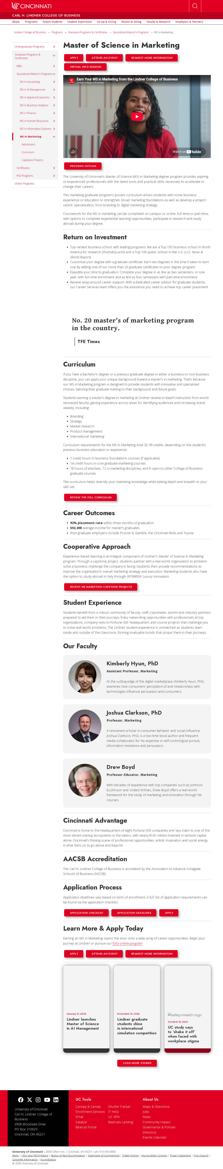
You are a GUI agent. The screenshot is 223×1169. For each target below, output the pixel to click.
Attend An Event (105, 58)
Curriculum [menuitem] (28, 152)
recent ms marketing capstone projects (101, 587)
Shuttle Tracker (119, 1106)
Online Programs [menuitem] (24, 183)
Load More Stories (137, 1063)
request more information (151, 58)
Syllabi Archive (130, 1155)
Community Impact (156, 1122)
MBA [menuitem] (19, 66)
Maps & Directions (156, 1106)
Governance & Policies (159, 1127)
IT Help (113, 1111)
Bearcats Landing (120, 1122)
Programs (57, 32)
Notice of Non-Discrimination (68, 1155)
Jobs (146, 1111)
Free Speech (201, 1155)
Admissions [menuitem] (28, 144)
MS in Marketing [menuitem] (30, 136)
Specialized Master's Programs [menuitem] (35, 74)
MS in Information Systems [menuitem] (35, 128)
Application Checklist (86, 913)
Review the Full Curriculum (91, 497)
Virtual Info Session (85, 67)
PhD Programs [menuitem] (25, 175)
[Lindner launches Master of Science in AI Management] (86, 987)
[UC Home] (31, 6)
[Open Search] (195, 6)
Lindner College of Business (30, 32)
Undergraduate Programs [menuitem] (30, 46)
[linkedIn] (55, 1100)
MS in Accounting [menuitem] (30, 81)
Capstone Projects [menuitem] (32, 160)
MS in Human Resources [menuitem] (34, 121)
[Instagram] (38, 1100)
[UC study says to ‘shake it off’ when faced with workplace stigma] (188, 987)
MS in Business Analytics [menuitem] (34, 105)
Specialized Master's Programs (131, 32)
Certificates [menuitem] (23, 168)
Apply (74, 58)
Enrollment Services (90, 1111)
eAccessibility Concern (154, 1155)
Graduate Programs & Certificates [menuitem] (27, 56)
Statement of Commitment (104, 1155)
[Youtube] (47, 1100)
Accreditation (48, 1159)
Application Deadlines (134, 913)
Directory (149, 1132)
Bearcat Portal (86, 1127)
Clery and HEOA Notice (35, 1155)
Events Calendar (155, 1137)
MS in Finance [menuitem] (28, 113)
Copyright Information (25, 1159)
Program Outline (83, 166)
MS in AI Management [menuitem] (32, 89)
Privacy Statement (180, 1155)
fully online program (127, 943)
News (147, 1117)
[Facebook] (21, 1100)
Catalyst (81, 1122)
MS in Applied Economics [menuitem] (35, 97)
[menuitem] (16, 21)
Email (79, 1117)
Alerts (15, 1155)
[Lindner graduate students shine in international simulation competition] (137, 987)
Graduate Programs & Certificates (88, 32)
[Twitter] (29, 1100)
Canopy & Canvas (88, 1106)
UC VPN (114, 1117)
